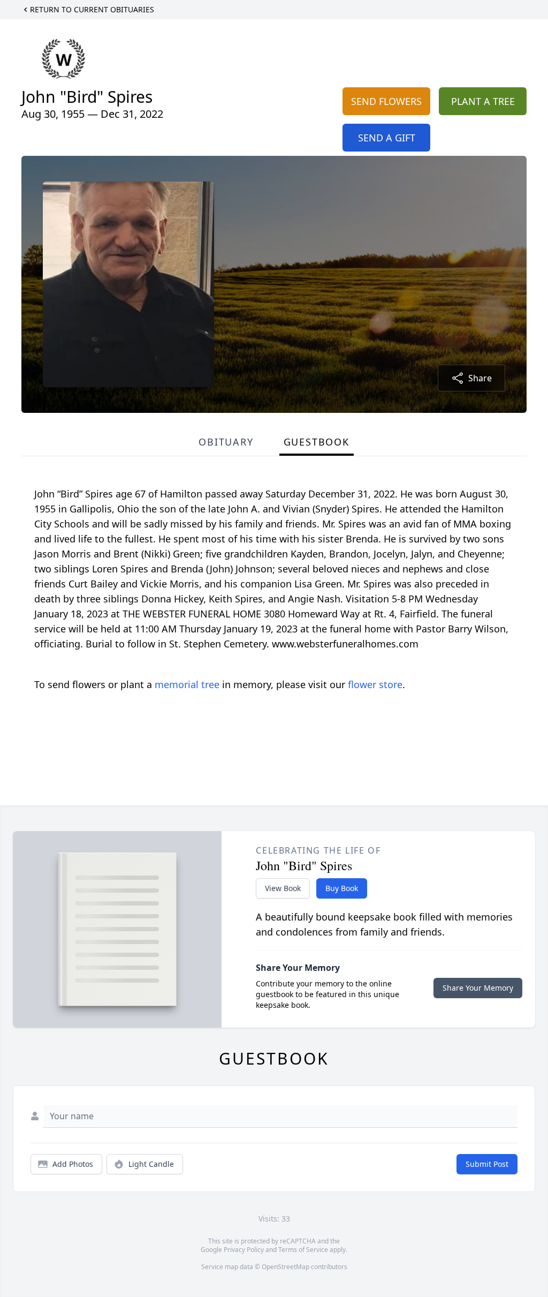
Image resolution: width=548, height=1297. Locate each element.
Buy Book (341, 888)
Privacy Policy (244, 1249)
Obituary (226, 441)
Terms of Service (303, 1249)
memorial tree (187, 684)
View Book (283, 888)
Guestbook (316, 441)
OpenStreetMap (285, 1266)
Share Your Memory (478, 988)
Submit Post (487, 1164)
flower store (375, 684)
